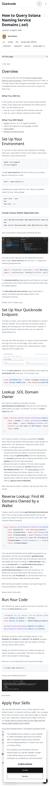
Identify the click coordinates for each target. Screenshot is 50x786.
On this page (7, 56)
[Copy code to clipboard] (46, 161)
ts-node (28, 126)
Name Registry (33, 469)
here (25, 343)
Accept (25, 770)
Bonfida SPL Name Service (14, 131)
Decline (25, 776)
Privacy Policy (15, 745)
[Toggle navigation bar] (45, 3)
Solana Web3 (9, 129)
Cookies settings (25, 764)
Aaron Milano (12, 36)
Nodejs (6, 123)
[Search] (39, 3)
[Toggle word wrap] (43, 219)
